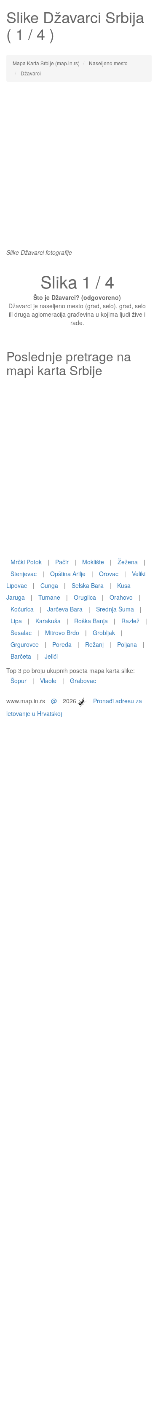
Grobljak (104, 632)
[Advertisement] (79, 169)
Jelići (51, 656)
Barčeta (21, 656)
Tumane (49, 597)
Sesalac (21, 632)
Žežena (128, 562)
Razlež (130, 621)
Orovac (108, 573)
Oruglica (85, 597)
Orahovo (121, 597)
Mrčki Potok (26, 562)
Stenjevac (24, 573)
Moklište (93, 562)
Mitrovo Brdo (62, 632)
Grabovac (83, 680)
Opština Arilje (68, 573)
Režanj (94, 644)
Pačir (62, 562)
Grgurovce (25, 644)
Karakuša (48, 621)
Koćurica (22, 609)
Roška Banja (91, 621)
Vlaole (48, 680)
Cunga (49, 585)
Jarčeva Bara (65, 609)
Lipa (16, 621)
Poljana (127, 644)
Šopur (19, 680)
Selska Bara (88, 585)
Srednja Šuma (115, 609)
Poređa (62, 644)
